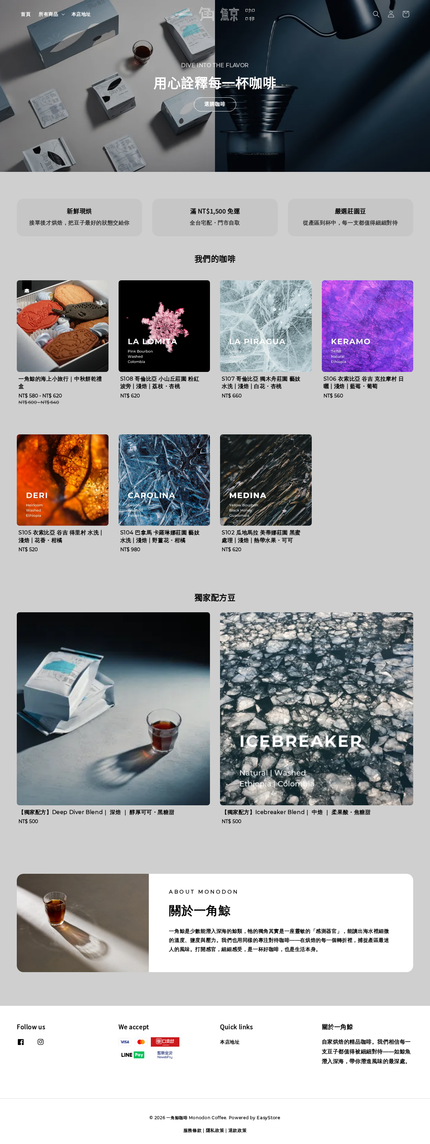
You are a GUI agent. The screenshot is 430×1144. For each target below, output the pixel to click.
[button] (376, 14)
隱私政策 (215, 1130)
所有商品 (48, 14)
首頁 (26, 14)
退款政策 (237, 1130)
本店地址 (81, 14)
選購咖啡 (215, 104)
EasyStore (268, 1117)
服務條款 (192, 1130)
